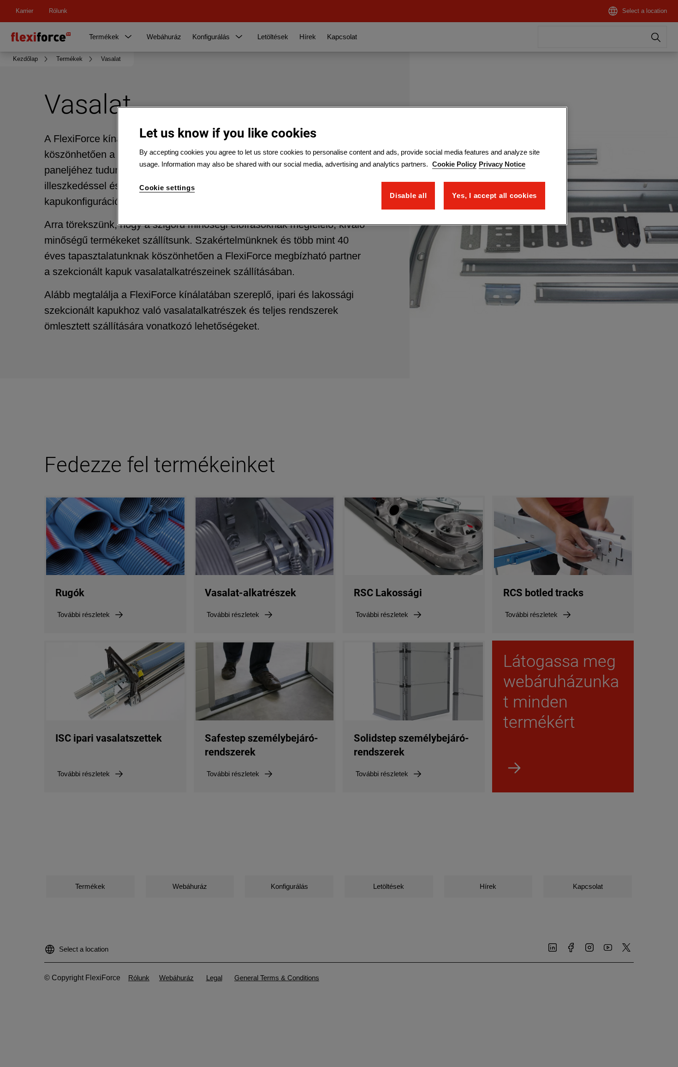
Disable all (408, 195)
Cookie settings (167, 188)
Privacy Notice (502, 164)
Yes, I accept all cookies (494, 195)
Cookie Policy (454, 164)
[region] (342, 166)
